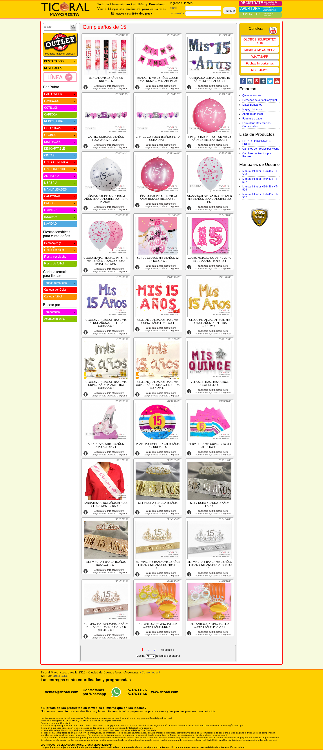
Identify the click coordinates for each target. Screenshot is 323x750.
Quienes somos (251, 95)
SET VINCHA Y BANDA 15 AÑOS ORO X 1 (158, 504)
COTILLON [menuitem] (51, 107)
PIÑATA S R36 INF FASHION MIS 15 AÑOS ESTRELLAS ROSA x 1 (209, 138)
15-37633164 (136, 694)
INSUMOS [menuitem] (51, 216)
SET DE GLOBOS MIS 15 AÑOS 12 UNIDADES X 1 (158, 259)
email (173, 7)
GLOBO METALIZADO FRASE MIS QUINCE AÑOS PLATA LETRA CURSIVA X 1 (106, 385)
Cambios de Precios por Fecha (260, 148)
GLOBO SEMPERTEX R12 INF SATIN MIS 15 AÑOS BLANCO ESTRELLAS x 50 (209, 199)
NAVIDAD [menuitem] (50, 223)
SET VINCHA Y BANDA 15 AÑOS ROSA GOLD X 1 (106, 563)
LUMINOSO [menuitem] (51, 101)
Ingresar (230, 10)
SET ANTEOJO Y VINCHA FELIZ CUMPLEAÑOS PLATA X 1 (210, 625)
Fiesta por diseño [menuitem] (55, 256)
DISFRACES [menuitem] (52, 141)
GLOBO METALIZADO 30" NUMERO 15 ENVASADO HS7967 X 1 (209, 259)
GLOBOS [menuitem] (50, 135)
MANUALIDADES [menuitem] (55, 189)
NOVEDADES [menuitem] (53, 68)
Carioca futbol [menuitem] (53, 296)
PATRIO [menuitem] (49, 203)
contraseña (177, 13)
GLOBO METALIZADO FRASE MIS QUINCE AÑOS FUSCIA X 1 (157, 321)
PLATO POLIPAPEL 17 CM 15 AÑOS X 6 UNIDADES (158, 445)
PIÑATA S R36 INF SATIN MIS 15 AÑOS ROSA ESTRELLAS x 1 (157, 197)
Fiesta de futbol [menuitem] (54, 263)
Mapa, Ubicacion (252, 109)
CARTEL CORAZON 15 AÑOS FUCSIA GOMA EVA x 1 (106, 138)
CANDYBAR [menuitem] (52, 196)
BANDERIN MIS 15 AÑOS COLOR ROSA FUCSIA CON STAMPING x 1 (158, 79)
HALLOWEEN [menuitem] (53, 94)
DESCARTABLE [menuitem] (54, 148)
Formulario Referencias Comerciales (256, 125)
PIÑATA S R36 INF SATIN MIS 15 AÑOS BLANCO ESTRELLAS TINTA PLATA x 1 (105, 199)
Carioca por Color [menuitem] (55, 289)
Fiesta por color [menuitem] (54, 249)
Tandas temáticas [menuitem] (55, 282)
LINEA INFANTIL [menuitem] (55, 169)
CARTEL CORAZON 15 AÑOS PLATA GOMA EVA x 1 (158, 138)
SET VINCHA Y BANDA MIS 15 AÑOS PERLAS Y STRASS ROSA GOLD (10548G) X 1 (106, 627)
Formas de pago (252, 118)
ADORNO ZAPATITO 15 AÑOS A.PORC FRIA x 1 (106, 445)
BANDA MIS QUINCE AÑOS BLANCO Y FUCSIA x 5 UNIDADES (105, 504)
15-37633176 (136, 690)
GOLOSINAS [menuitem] (52, 128)
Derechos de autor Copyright (259, 100)
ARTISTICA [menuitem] (51, 176)
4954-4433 (61, 676)
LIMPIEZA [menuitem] (51, 210)
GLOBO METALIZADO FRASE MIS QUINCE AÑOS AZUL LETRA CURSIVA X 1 (106, 323)
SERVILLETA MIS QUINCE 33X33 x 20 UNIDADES (210, 445)
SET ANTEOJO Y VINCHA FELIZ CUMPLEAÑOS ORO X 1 (158, 625)
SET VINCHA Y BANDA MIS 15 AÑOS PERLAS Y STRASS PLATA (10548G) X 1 (209, 565)
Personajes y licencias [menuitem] (52, 243)
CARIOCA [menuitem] (50, 114)
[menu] (60, 70)
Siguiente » (167, 649)
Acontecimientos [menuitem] (54, 318)
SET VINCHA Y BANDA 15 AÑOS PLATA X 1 (209, 504)
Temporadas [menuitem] (52, 312)
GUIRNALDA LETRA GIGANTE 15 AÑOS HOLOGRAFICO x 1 (209, 79)
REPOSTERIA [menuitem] (53, 121)
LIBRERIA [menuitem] (50, 182)
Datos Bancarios (252, 104)
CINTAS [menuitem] (49, 155)
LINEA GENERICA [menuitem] (56, 162)
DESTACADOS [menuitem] (54, 61)
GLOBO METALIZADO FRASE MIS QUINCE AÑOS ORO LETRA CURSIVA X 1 (209, 323)
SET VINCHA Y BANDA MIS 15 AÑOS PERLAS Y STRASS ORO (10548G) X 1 (158, 565)
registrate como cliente (106, 85)
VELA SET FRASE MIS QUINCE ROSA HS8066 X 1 (210, 383)
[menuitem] (60, 77)
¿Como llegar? (150, 672)
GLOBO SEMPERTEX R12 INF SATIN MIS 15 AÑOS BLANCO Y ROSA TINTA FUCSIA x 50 (105, 261)
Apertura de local (252, 114)
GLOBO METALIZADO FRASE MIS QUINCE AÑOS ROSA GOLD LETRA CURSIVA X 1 (158, 385)
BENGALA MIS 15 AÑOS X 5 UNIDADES (106, 79)
